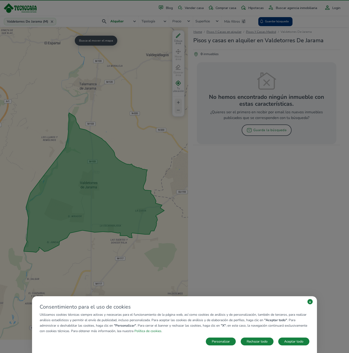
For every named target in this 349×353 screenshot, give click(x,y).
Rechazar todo (257, 341)
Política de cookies (147, 331)
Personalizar (221, 341)
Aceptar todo (293, 341)
